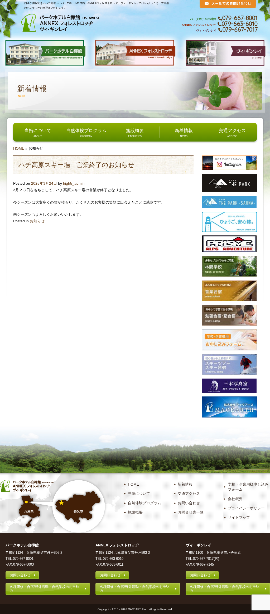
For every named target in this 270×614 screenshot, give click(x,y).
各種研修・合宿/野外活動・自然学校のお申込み (44, 589)
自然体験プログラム (86, 130)
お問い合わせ (189, 503)
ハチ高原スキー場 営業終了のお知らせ (76, 164)
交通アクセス (232, 130)
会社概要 (235, 499)
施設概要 (135, 130)
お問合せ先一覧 (191, 512)
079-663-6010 (240, 23)
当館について (37, 130)
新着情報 (184, 130)
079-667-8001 (240, 18)
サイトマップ (239, 517)
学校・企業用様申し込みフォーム (248, 487)
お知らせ (37, 221)
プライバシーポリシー (246, 508)
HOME (18, 148)
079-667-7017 (240, 29)
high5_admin (74, 183)
